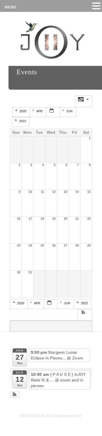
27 (65, 245)
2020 (23, 111)
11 (42, 191)
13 (65, 191)
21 (77, 218)
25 (42, 245)
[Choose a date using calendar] (53, 112)
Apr (39, 111)
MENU (10, 7)
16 (18, 218)
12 (54, 191)
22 (89, 218)
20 (65, 218)
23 (18, 245)
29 (89, 245)
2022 (23, 121)
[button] (85, 314)
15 (89, 191)
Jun (69, 111)
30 (18, 272)
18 (42, 218)
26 (54, 245)
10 (30, 191)
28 (77, 245)
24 (30, 245)
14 (77, 191)
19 (54, 218)
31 (30, 272)
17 (30, 218)
